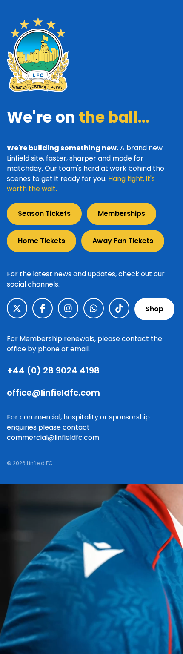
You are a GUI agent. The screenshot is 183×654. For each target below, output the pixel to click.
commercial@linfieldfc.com (53, 437)
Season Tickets (44, 213)
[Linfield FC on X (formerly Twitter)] (17, 308)
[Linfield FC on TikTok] (119, 308)
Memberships (121, 213)
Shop (154, 309)
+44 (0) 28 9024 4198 (53, 370)
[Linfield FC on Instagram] (68, 308)
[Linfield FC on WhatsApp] (93, 308)
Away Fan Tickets (122, 241)
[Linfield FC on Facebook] (42, 308)
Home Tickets (41, 241)
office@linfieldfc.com (53, 393)
